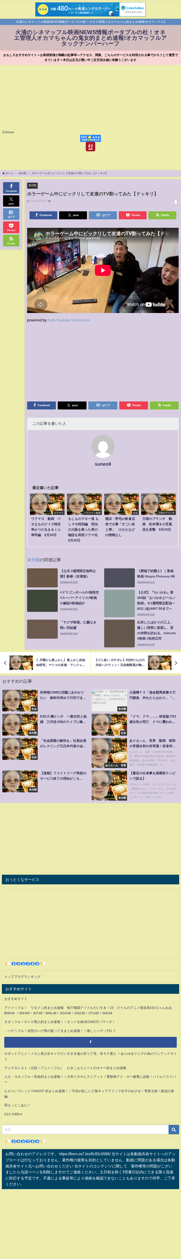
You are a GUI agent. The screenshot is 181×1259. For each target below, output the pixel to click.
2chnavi (8, 132)
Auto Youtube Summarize (69, 320)
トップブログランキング (22, 976)
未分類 (32, 185)
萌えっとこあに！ (17, 1105)
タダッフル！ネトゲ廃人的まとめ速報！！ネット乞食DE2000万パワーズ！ (59, 1021)
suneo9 (103, 464)
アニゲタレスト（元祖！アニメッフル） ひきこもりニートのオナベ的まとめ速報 (65, 1068)
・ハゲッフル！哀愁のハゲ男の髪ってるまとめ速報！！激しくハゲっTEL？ (60, 1030)
